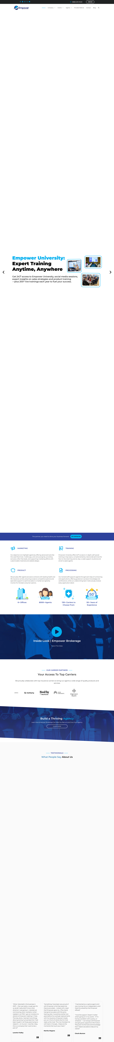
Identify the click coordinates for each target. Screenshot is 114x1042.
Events (60, 7)
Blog (94, 7)
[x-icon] (27, 1)
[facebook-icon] (21, 1)
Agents (68, 7)
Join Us (90, 1)
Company (50, 7)
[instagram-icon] (25, 1)
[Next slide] (110, 272)
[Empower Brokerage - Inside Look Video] (57, 631)
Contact (88, 7)
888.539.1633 (77, 2)
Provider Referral (79, 7)
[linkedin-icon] (23, 1)
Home (43, 7)
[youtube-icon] (30, 1)
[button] (98, 7)
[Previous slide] (3, 272)
